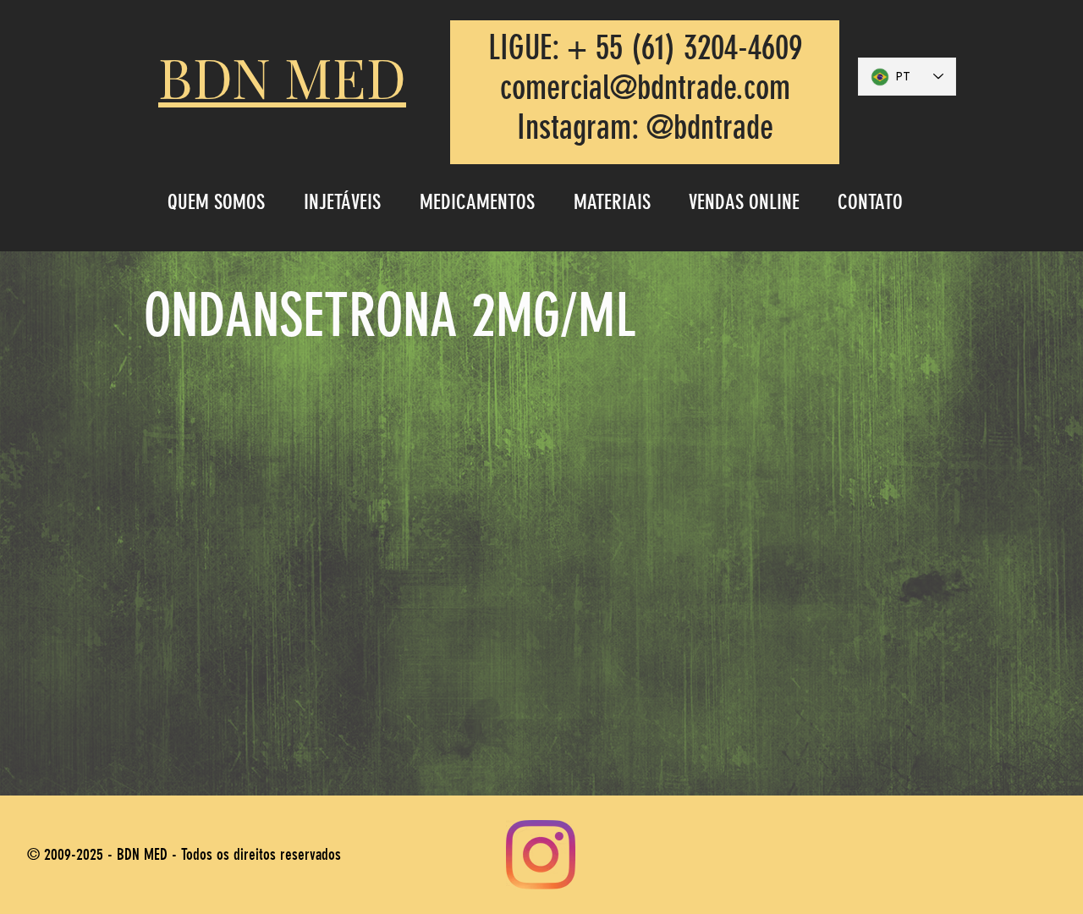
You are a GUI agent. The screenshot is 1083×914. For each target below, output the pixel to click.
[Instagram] (540, 854)
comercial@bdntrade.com (645, 87)
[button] (349, 201)
